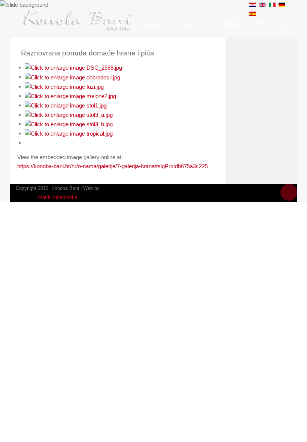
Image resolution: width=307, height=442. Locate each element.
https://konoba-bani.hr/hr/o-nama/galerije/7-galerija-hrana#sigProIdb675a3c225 (112, 166)
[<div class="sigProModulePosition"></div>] (73, 67)
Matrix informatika (57, 197)
